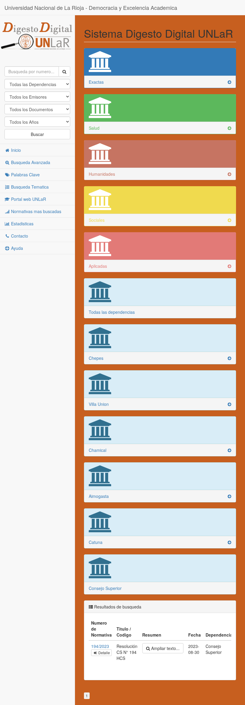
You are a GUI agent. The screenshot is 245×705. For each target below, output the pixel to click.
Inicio (15, 150)
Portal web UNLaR (28, 199)
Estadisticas (21, 224)
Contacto (19, 236)
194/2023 (100, 646)
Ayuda (16, 248)
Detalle (103, 652)
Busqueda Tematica (29, 187)
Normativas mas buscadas (35, 211)
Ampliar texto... (165, 648)
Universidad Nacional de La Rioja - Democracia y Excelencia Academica (90, 7)
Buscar (37, 134)
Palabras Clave (25, 175)
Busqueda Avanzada (30, 162)
